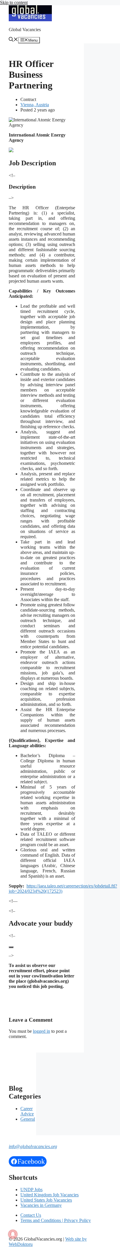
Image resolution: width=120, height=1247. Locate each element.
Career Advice (27, 1111)
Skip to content (14, 2)
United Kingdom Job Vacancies (49, 1194)
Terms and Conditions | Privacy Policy (55, 1220)
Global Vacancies (25, 29)
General (27, 1119)
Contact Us (30, 1215)
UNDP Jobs (31, 1189)
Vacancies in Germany (41, 1205)
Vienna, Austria (34, 104)
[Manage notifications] (12, 1234)
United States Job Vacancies (46, 1200)
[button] (13, 40)
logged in (41, 1031)
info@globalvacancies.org (33, 1146)
